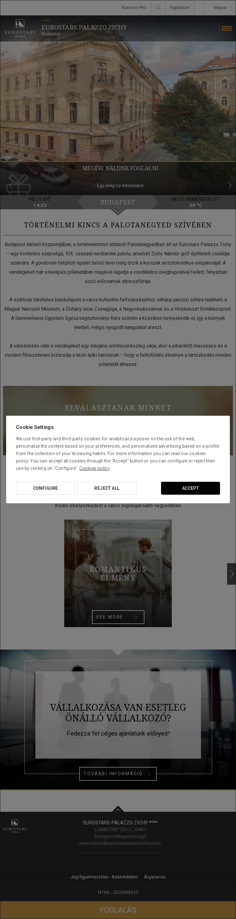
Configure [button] (45, 488)
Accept (190, 488)
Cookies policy (94, 468)
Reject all (106, 488)
